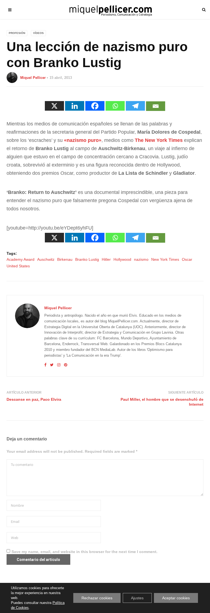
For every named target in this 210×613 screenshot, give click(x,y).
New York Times (165, 259)
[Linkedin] (74, 106)
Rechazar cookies (96, 598)
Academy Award (20, 259)
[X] (54, 106)
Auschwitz (45, 259)
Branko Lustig (87, 259)
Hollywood (122, 259)
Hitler (106, 259)
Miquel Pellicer (33, 78)
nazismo (141, 259)
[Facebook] (94, 106)
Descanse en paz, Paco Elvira (34, 399)
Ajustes (137, 598)
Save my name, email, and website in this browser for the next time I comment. (84, 551)
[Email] (155, 106)
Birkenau (64, 259)
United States (18, 266)
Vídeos (38, 33)
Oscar (187, 259)
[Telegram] (135, 106)
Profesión (17, 33)
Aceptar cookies (176, 598)
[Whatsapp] (115, 106)
